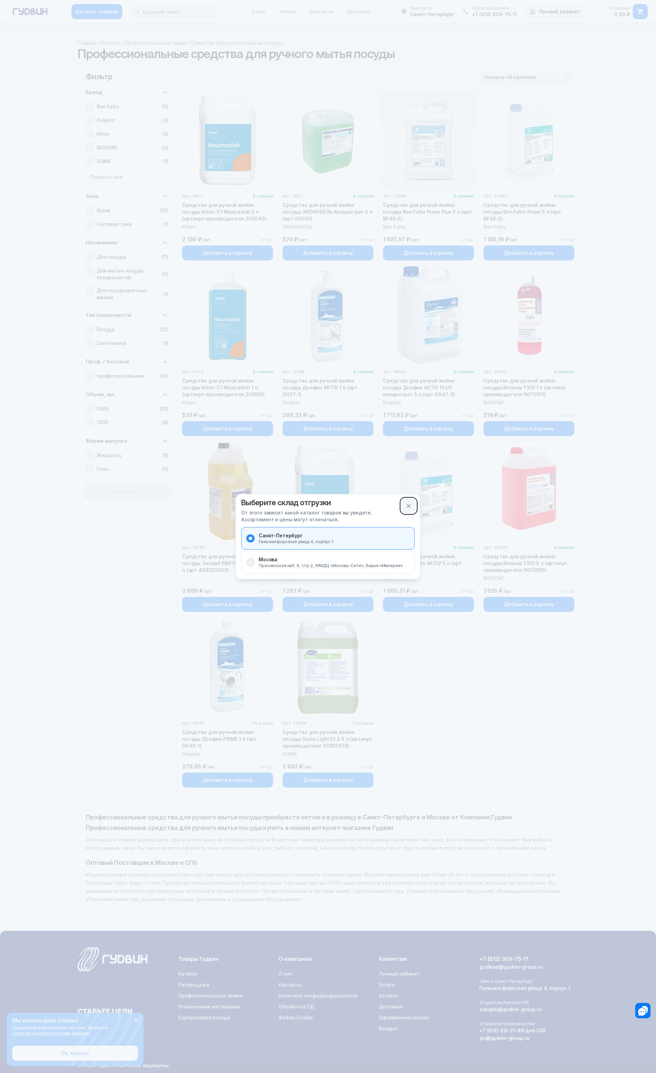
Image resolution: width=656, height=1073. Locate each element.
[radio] (250, 538)
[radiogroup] (328, 550)
